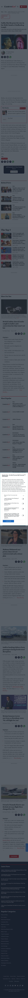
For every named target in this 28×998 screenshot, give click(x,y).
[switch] (23, 499)
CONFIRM (8, 521)
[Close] (25, 475)
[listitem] (14, 496)
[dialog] (14, 499)
